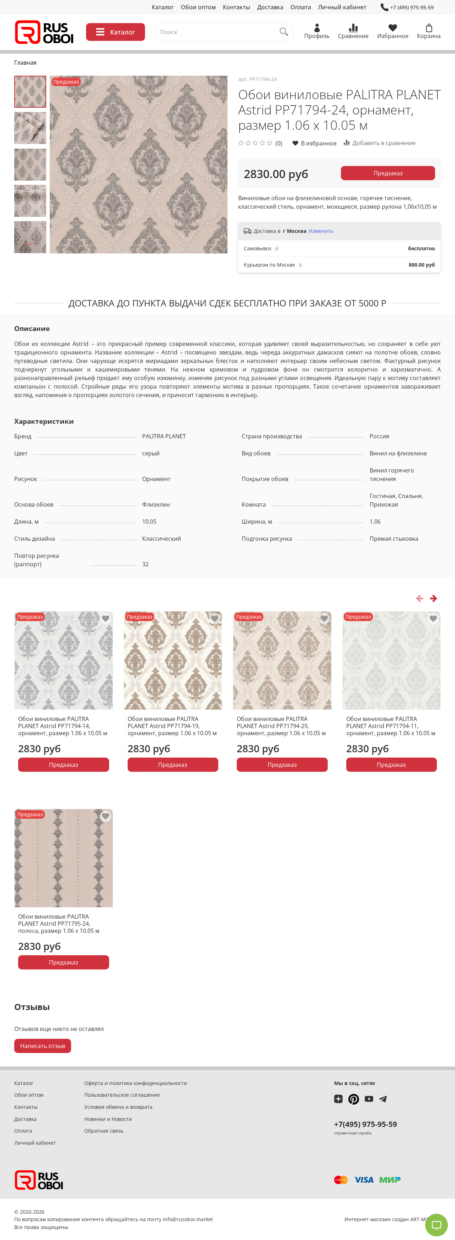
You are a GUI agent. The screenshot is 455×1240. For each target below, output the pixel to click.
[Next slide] (30, 244)
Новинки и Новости (108, 1119)
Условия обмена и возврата (118, 1106)
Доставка (270, 7)
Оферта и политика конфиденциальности (135, 1083)
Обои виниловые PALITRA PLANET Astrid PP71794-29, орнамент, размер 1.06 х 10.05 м (281, 726)
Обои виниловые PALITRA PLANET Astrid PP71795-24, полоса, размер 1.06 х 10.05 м (59, 923)
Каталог (163, 7)
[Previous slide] (64, 164)
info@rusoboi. (179, 1219)
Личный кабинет (342, 7)
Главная (25, 62)
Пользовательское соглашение (122, 1094)
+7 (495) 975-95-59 (412, 7)
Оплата (300, 7)
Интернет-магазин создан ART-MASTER (392, 1219)
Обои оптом (198, 7)
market (204, 1219)
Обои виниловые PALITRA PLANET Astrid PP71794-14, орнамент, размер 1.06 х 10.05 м (62, 726)
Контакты (236, 7)
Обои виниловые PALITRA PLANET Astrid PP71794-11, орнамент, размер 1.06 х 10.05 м (390, 726)
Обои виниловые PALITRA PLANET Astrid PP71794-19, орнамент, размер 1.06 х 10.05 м (172, 726)
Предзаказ (388, 173)
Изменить (321, 231)
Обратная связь (103, 1130)
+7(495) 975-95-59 (365, 1124)
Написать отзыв (42, 1046)
